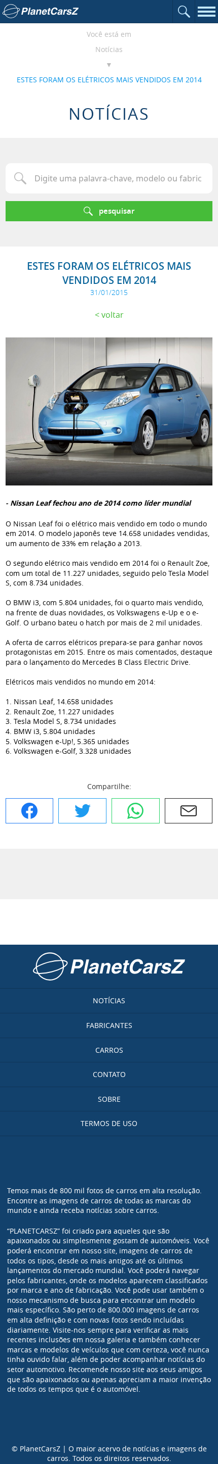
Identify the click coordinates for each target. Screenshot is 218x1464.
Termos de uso (109, 1123)
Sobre (109, 1099)
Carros (109, 1050)
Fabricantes (109, 1025)
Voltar (112, 314)
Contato (109, 1074)
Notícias (109, 49)
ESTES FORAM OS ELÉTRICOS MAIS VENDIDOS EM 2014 (109, 79)
